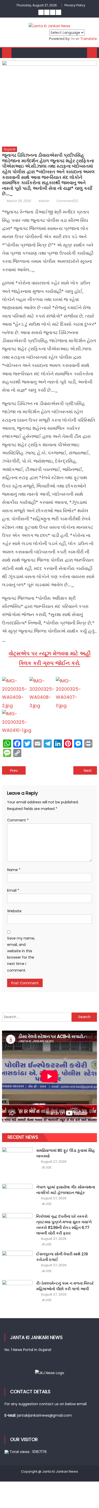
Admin (43, 200)
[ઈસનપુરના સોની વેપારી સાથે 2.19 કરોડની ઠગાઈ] (17, 1262)
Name (14, 869)
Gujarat (9, 149)
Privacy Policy (74, 5)
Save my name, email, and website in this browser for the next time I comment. (21, 954)
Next (88, 770)
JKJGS (46, 1167)
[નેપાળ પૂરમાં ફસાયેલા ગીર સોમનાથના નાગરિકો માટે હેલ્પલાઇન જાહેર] (17, 1195)
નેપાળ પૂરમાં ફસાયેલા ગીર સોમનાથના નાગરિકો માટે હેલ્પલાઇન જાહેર (65, 1189)
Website (14, 911)
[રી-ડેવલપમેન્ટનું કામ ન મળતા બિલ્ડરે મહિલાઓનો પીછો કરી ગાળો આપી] (17, 1291)
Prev (14, 770)
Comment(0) (67, 200)
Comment (18, 820)
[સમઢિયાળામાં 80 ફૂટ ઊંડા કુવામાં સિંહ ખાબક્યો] (17, 1162)
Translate (88, 38)
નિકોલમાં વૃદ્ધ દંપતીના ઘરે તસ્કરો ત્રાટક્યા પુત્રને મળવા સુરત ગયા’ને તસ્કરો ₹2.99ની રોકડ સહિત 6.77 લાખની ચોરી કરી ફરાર (64, 1225)
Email (13, 890)
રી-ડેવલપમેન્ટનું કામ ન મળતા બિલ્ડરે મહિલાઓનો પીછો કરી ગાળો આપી (65, 1286)
